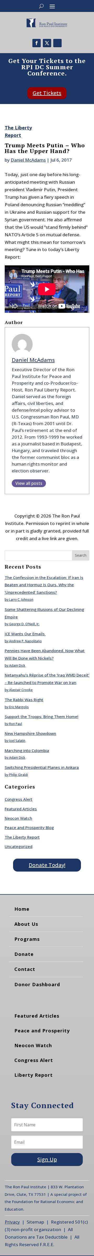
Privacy (12, 1222)
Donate (24, 954)
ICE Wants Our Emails (25, 633)
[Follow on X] (47, 43)
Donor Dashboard (37, 984)
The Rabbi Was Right (24, 699)
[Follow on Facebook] (36, 43)
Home (22, 909)
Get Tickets (47, 92)
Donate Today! (47, 864)
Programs (27, 939)
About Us (26, 924)
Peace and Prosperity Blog (29, 827)
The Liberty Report (22, 837)
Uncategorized (18, 846)
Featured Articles (21, 808)
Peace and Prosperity (42, 1030)
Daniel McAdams (28, 160)
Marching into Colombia (27, 750)
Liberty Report (33, 1075)
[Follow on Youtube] (57, 43)
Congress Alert (18, 799)
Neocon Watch (18, 818)
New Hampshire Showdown (30, 733)
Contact (24, 969)
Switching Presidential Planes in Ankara (42, 767)
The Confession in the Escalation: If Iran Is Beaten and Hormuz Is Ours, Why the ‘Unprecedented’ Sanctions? (44, 585)
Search (80, 555)
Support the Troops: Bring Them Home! (41, 716)
